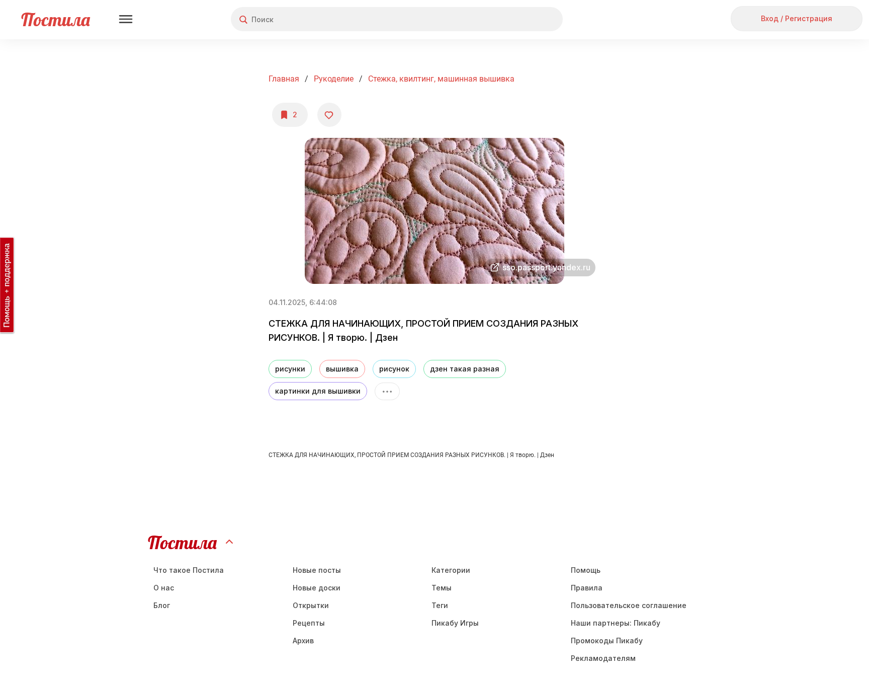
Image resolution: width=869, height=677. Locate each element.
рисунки (290, 368)
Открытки (311, 605)
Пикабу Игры (455, 623)
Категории (450, 570)
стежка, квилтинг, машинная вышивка (441, 79)
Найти (517, 19)
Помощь (585, 570)
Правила (586, 587)
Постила (55, 19)
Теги (439, 605)
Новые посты (317, 570)
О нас (163, 587)
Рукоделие (334, 79)
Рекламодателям (603, 658)
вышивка (342, 368)
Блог (161, 605)
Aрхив (303, 640)
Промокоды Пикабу (607, 640)
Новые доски (316, 587)
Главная (284, 79)
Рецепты (309, 623)
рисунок (394, 368)
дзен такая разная (464, 368)
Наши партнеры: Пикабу (615, 623)
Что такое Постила (188, 570)
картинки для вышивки (318, 391)
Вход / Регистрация (796, 18)
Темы (441, 587)
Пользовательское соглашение (628, 605)
